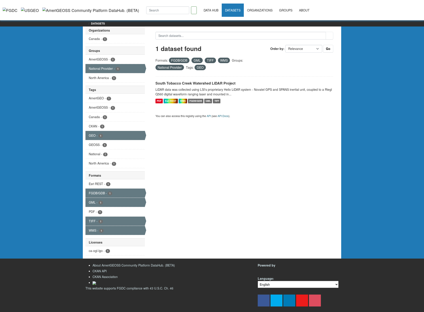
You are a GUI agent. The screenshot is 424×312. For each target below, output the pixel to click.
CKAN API (100, 271)
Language (265, 278)
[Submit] (329, 36)
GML (208, 100)
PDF (159, 100)
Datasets (232, 10)
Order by (276, 48)
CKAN (265, 270)
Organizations (260, 10)
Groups (285, 10)
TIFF (216, 100)
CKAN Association (105, 276)
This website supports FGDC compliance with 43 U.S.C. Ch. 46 (129, 288)
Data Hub (211, 10)
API (209, 116)
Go (328, 48)
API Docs (223, 116)
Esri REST (170, 100)
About (304, 10)
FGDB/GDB (195, 100)
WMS (183, 100)
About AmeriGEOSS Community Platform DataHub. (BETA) (134, 265)
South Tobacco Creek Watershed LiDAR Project (195, 83)
